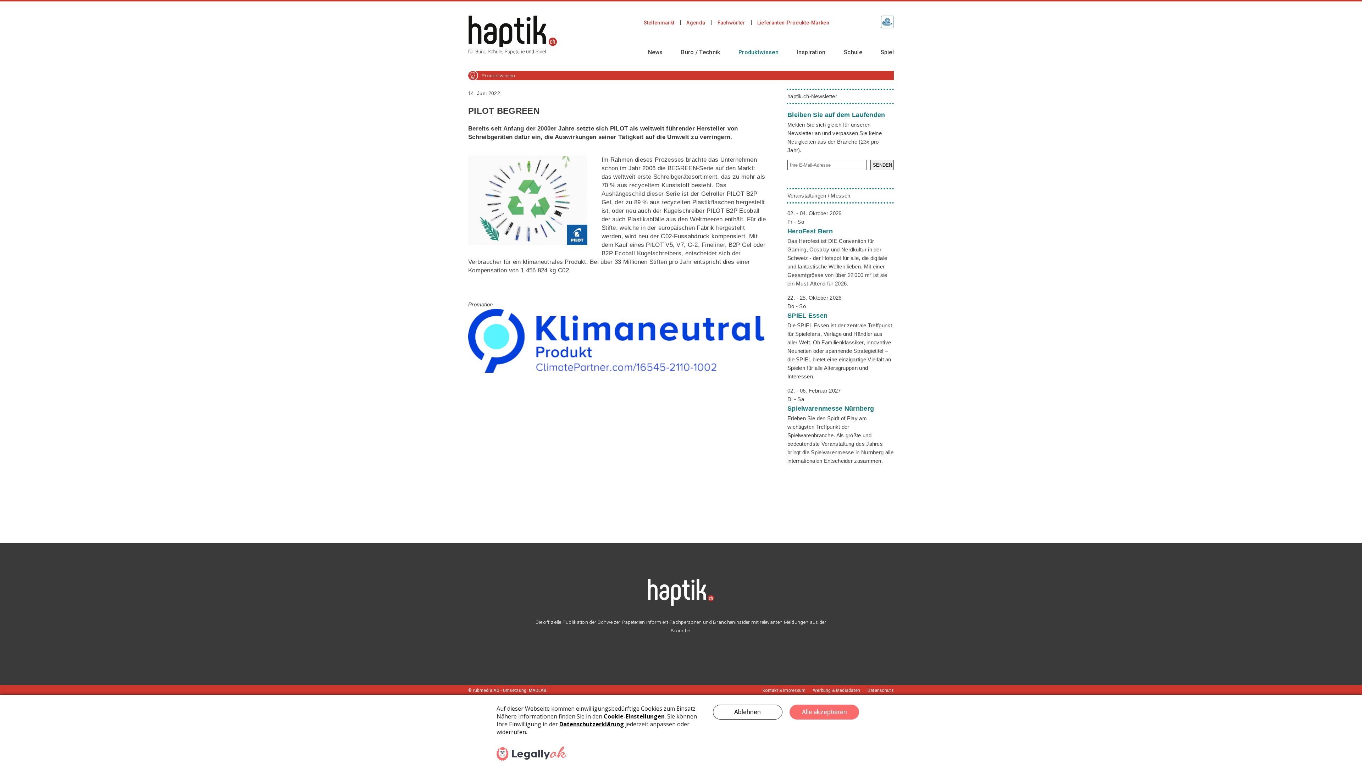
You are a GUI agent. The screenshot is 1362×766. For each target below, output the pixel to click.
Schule (853, 52)
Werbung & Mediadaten (836, 690)
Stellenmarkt (659, 23)
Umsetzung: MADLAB (525, 690)
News (655, 52)
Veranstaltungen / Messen (818, 196)
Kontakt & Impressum (784, 690)
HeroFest (810, 231)
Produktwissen (758, 52)
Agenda (695, 23)
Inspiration (811, 52)
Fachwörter (731, 23)
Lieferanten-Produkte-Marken (793, 23)
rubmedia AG (486, 690)
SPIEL (807, 315)
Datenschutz (881, 690)
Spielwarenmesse (830, 408)
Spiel (887, 52)
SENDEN (882, 165)
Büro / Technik (700, 52)
